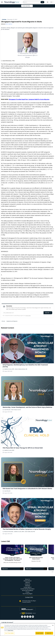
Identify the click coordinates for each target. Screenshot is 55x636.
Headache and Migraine (12, 321)
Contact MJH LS (27, 587)
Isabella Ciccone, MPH (9, 450)
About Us (27, 579)
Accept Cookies (39, 633)
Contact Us (27, 584)
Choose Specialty (26, 5)
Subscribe (47, 312)
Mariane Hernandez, (8, 531)
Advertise (27, 585)
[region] (27, 629)
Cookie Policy (10, 630)
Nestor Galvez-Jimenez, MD (21, 369)
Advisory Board (27, 581)
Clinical (3, 321)
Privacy (27, 592)
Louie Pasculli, (7, 409)
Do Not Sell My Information (27, 589)
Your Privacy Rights (27, 593)
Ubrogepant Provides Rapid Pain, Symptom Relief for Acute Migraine (29, 99)
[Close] (52, 625)
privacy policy (28, 315)
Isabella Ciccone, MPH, (9, 369)
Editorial (27, 582)
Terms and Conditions (27, 590)
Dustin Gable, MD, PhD (30, 531)
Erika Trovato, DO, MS (16, 409)
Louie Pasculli (7, 491)
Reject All (49, 633)
